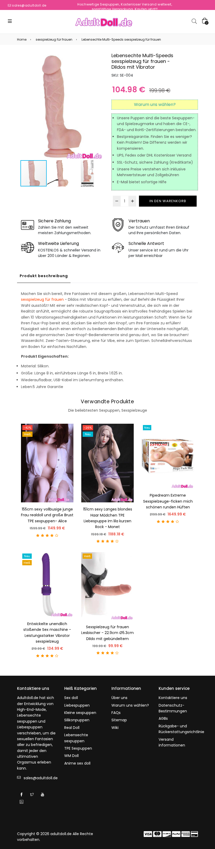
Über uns (119, 697)
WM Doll (71, 755)
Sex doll (71, 697)
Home (21, 39)
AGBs (163, 718)
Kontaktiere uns (173, 697)
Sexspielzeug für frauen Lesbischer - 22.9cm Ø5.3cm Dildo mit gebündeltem (107, 632)
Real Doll (71, 727)
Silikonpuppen (76, 720)
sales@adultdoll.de (29, 5)
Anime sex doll (77, 763)
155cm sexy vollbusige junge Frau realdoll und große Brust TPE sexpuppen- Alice (47, 515)
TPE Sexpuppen (78, 748)
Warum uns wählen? (130, 705)
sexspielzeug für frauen (54, 39)
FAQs (116, 712)
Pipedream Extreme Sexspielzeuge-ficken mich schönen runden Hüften (168, 501)
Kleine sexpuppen (80, 712)
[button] (99, 106)
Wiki (115, 727)
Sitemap (119, 720)
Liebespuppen (77, 705)
